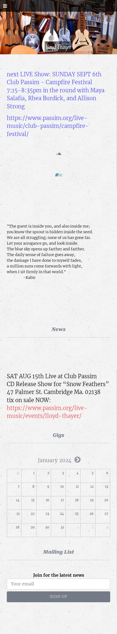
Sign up (58, 596)
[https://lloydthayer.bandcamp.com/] (58, 175)
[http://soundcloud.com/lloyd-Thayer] (58, 154)
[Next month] (77, 459)
